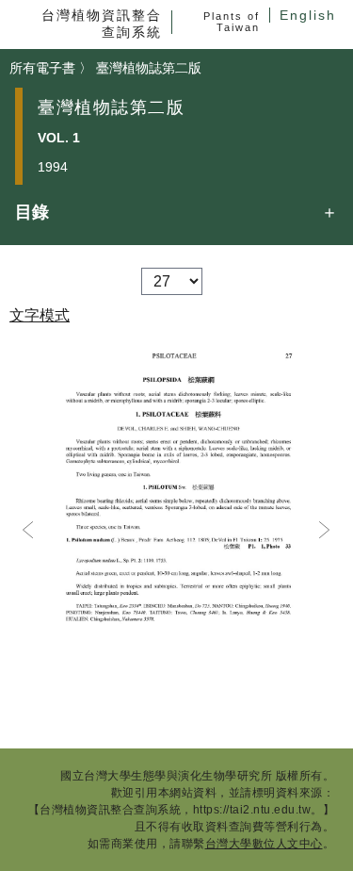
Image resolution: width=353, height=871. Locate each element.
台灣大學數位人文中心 (264, 843)
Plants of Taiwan (231, 21)
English (308, 15)
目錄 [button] (32, 212)
